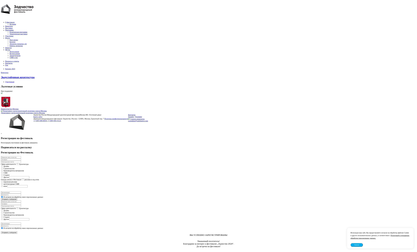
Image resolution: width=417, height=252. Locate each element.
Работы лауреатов (16, 46)
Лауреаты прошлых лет (18, 44)
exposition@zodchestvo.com (138, 121)
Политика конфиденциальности (116, 119)
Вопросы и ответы (12, 61)
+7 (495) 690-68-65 (40, 121)
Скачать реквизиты (137, 119)
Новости (8, 48)
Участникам (9, 82)
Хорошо (356, 245)
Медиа (7, 50)
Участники (9, 36)
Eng (6, 65)
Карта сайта (37, 117)
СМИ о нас (14, 57)
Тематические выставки (18, 34)
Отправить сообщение (9, 199)
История (13, 24)
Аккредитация (15, 56)
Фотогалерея (14, 52)
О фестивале (10, 22)
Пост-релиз (14, 40)
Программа (9, 30)
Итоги (7, 38)
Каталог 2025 (10, 69)
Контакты (8, 63)
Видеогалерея (15, 54)
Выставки (9, 28)
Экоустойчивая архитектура (18, 77)
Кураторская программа (18, 32)
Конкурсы (9, 26)
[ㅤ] (208, 93)
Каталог (13, 42)
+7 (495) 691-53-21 (54, 121)
